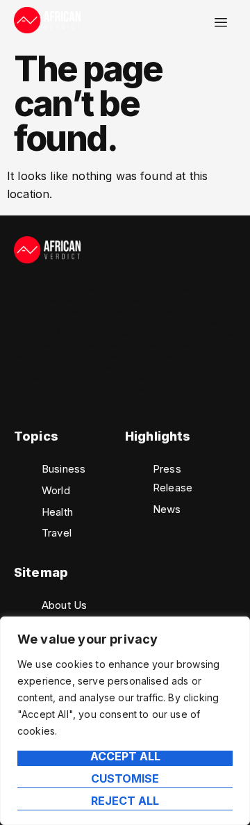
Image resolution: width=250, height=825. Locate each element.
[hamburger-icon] (220, 22)
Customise (125, 779)
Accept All (125, 757)
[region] (125, 720)
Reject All (125, 801)
